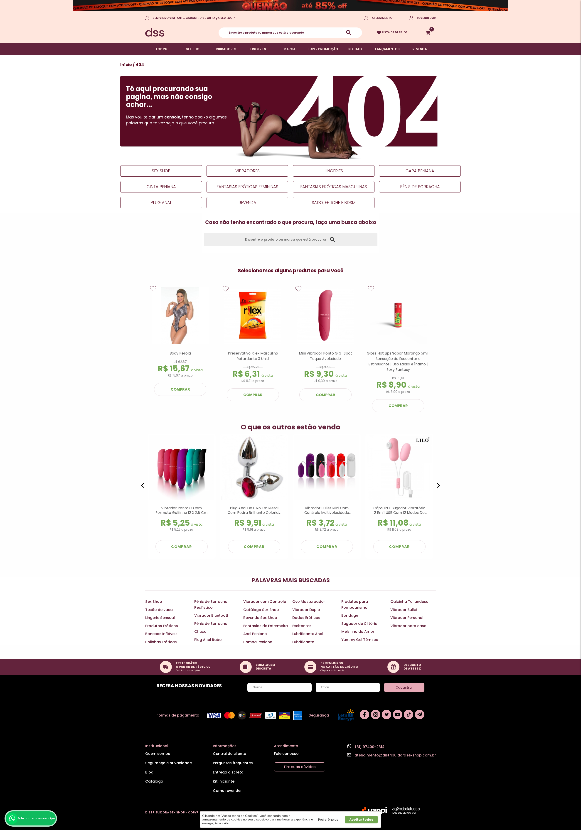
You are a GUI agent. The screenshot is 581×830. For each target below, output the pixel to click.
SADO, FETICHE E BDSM (333, 202)
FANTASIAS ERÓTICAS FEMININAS (247, 187)
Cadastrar (404, 687)
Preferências (328, 819)
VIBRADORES (226, 49)
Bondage (349, 615)
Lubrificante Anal (307, 633)
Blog (149, 772)
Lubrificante (303, 642)
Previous (160, 349)
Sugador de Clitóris (359, 623)
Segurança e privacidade (168, 763)
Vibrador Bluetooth (211, 615)
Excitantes (301, 625)
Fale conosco (286, 753)
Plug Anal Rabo (208, 639)
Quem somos (157, 753)
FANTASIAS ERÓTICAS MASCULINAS (333, 187)
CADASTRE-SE (196, 18)
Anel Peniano (255, 633)
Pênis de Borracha (210, 623)
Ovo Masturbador (308, 601)
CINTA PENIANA (161, 187)
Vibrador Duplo (306, 609)
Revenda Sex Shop (260, 617)
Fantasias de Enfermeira (265, 625)
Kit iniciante (223, 781)
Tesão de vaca (159, 609)
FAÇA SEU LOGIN (224, 18)
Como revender (227, 790)
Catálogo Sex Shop (261, 609)
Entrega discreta (228, 772)
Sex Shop (153, 601)
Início (126, 64)
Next (421, 349)
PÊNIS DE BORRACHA (420, 187)
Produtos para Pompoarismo (354, 604)
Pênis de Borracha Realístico (210, 604)
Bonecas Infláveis (161, 633)
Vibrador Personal (406, 617)
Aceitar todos (361, 819)
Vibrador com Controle (264, 601)
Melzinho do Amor (357, 631)
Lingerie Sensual (160, 617)
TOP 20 (161, 49)
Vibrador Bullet (404, 609)
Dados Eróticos (306, 617)
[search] (348, 32)
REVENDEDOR (426, 18)
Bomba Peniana (257, 642)
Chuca (200, 631)
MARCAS (290, 49)
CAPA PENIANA (420, 171)
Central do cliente (229, 753)
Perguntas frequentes (233, 763)
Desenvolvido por (404, 812)
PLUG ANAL (161, 202)
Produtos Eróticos (161, 625)
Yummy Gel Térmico (359, 639)
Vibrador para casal (408, 625)
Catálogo (154, 781)
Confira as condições (188, 670)
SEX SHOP (194, 49)
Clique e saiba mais (332, 670)
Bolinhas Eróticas (161, 642)
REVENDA (419, 49)
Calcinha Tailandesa (409, 601)
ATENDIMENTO (382, 18)
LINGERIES (258, 49)
